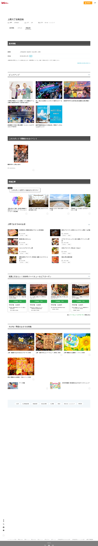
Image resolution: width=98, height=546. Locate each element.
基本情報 (12, 43)
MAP (31, 56)
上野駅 (52, 403)
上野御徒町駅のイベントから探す (78, 539)
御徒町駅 (35, 403)
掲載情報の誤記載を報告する (83, 63)
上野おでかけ (46, 539)
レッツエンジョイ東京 (12, 539)
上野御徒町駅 (26, 403)
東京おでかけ (33, 539)
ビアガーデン (80, 315)
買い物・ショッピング (70, 403)
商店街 (80, 403)
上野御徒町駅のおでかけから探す (63, 539)
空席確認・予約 (17, 301)
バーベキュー (73, 315)
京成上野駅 (44, 403)
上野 (18, 403)
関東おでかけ (20, 539)
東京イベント (40, 539)
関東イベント (27, 539)
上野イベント (53, 539)
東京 (59, 403)
